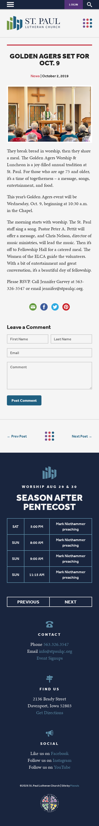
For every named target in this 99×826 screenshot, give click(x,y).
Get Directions (49, 712)
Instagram (62, 760)
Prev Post (19, 436)
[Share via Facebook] (44, 307)
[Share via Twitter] (55, 307)
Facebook (60, 753)
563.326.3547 (56, 644)
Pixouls (74, 785)
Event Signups (50, 658)
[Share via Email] (33, 307)
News (35, 76)
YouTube (62, 767)
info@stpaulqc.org (55, 651)
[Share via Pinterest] (66, 307)
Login (73, 4)
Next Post (80, 436)
